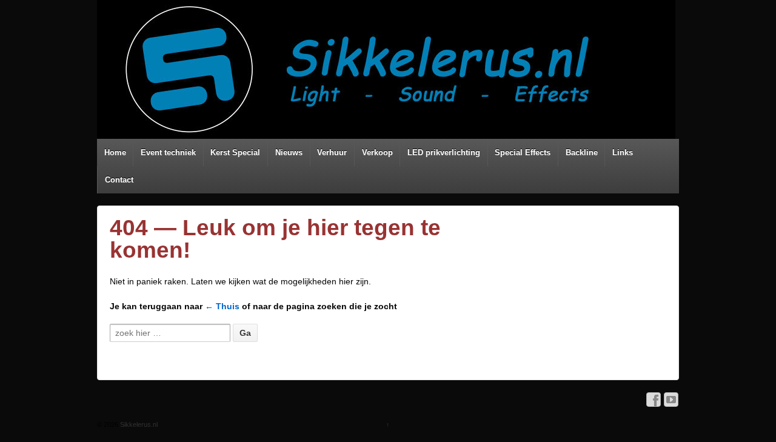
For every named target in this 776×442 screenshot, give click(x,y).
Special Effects (522, 152)
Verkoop (377, 152)
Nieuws (289, 152)
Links (622, 152)
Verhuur (332, 152)
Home (115, 152)
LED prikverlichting (443, 152)
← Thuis (222, 306)
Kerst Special (235, 152)
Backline (582, 152)
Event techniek (168, 152)
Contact (119, 179)
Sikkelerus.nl (138, 424)
